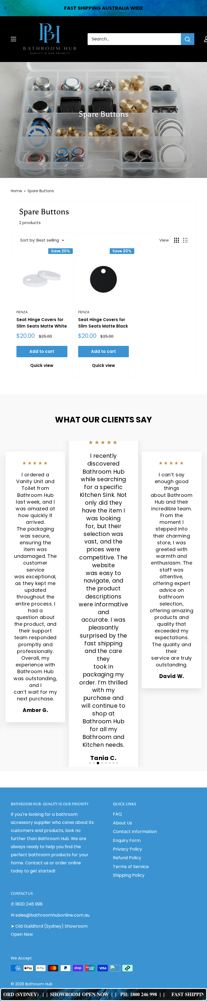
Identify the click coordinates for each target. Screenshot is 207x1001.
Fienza (22, 312)
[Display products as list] (185, 240)
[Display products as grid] (176, 240)
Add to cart (41, 351)
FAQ (117, 814)
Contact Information (135, 831)
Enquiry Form (127, 840)
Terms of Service (131, 867)
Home (16, 191)
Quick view (41, 365)
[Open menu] (13, 39)
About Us (122, 823)
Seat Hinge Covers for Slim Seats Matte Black (103, 323)
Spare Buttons (40, 191)
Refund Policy (127, 858)
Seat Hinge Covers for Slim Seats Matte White (41, 323)
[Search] (187, 39)
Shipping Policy (128, 875)
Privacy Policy (127, 849)
